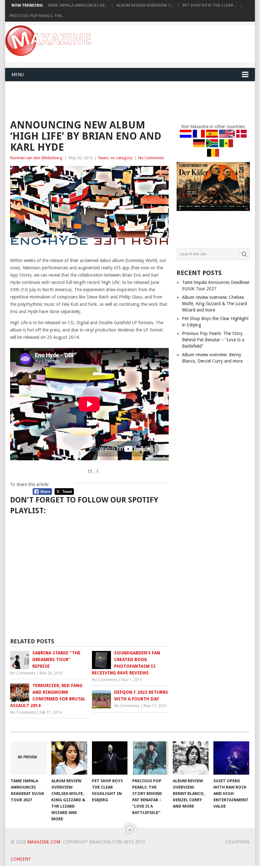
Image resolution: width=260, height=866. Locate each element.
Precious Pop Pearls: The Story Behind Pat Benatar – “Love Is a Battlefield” (213, 340)
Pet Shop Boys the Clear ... (209, 5)
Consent (21, 859)
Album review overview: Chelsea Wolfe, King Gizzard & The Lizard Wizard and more (214, 303)
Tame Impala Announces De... (78, 5)
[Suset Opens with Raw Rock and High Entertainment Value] (231, 758)
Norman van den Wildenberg (36, 157)
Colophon (237, 841)
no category (121, 157)
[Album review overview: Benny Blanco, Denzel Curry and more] (191, 758)
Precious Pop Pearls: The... (37, 16)
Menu (17, 74)
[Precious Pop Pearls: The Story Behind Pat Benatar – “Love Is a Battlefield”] (150, 758)
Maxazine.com (43, 841)
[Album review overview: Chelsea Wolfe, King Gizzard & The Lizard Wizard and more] (69, 758)
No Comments (151, 157)
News (103, 157)
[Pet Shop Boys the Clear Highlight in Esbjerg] (110, 758)
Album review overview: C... (145, 5)
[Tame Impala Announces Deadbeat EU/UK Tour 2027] (29, 758)
